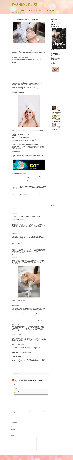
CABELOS (29, 10)
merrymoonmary (38, 453)
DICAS (35, 10)
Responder (15, 388)
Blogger (46, 453)
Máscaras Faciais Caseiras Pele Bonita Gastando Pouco (58, 124)
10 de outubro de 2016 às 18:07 (24, 379)
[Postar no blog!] (15, 373)
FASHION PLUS (24, 4)
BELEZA (23, 10)
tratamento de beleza (17, 86)
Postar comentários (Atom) (17, 412)
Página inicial (30, 411)
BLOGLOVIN (41, 10)
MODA (17, 10)
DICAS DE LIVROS (16, 12)
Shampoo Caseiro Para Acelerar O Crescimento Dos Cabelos (58, 108)
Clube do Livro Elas (17, 379)
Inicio (13, 10)
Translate (58, 24)
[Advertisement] (29, 73)
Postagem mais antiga (45, 411)
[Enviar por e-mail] (14, 373)
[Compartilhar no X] (16, 373)
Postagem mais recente (15, 411)
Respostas (16, 390)
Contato (13, 420)
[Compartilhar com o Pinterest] (18, 373)
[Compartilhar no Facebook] (17, 373)
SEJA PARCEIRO (50, 10)
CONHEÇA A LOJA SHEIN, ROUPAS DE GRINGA (58, 116)
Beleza (14, 374)
